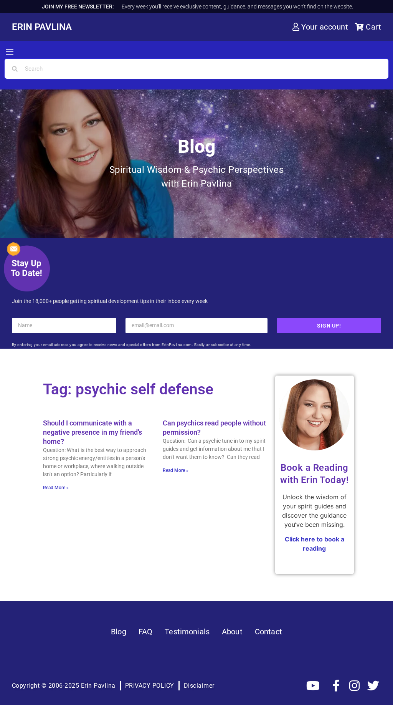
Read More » (56, 487)
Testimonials (187, 631)
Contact (268, 631)
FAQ (145, 631)
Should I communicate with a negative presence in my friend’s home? (92, 432)
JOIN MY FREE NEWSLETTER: (78, 6)
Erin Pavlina (42, 27)
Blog (118, 631)
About (232, 631)
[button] (9, 52)
